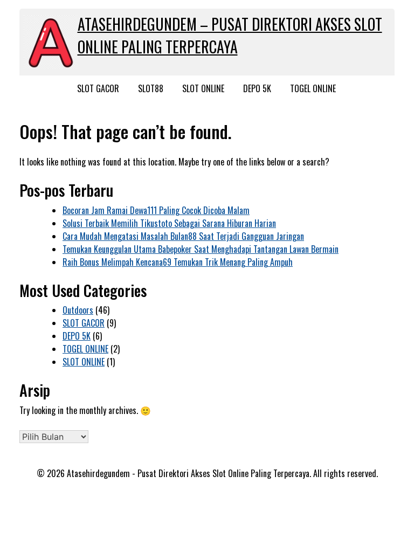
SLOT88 (150, 88)
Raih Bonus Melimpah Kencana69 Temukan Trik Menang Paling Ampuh (178, 262)
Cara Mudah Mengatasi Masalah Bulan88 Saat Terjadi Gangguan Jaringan (183, 236)
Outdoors (78, 309)
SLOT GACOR (98, 88)
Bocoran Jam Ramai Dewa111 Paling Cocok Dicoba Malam (156, 210)
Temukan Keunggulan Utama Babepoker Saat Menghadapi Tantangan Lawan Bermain (201, 249)
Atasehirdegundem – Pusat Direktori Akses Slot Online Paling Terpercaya (230, 35)
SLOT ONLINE (203, 88)
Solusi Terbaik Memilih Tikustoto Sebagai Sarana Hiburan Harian (169, 223)
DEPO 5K (257, 88)
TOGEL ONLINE (313, 88)
